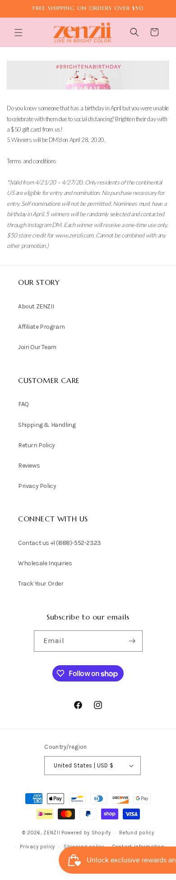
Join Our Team (37, 347)
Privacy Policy (37, 486)
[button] (19, 33)
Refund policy (136, 833)
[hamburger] (19, 33)
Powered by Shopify (86, 833)
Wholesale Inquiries (45, 563)
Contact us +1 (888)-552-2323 (59, 543)
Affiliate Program (41, 327)
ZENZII (51, 833)
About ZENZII (36, 306)
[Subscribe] (132, 641)
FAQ (23, 404)
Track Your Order (41, 583)
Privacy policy (37, 847)
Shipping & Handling (46, 425)
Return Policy (36, 445)
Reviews (29, 465)
